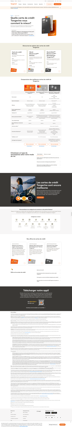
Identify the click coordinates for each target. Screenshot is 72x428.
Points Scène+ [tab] (40, 154)
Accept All (62, 424)
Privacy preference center (24, 426)
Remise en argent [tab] (47, 154)
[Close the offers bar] (60, 7)
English (39, 411)
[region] (36, 424)
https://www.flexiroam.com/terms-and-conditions (47, 393)
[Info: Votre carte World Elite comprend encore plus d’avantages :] (54, 134)
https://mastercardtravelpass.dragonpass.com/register (36, 371)
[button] (20, 4)
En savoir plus (16, 8)
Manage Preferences (53, 424)
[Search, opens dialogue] (45, 4)
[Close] (71, 422)
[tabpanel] (48, 162)
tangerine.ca (23, 317)
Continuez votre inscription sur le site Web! (35, 307)
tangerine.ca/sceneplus (27, 332)
